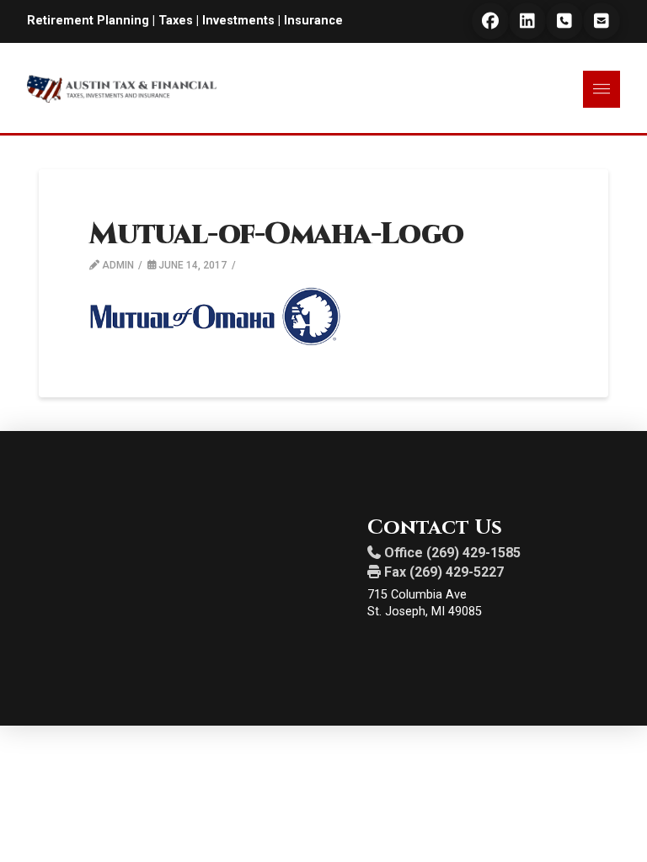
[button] (601, 89)
